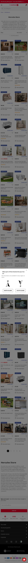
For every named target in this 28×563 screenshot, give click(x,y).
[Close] (26, 270)
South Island (20, 290)
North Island (8, 290)
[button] (24, 559)
